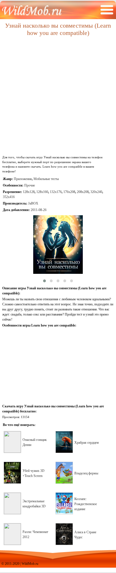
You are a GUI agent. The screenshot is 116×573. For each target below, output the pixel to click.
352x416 (9, 197)
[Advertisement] (58, 96)
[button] (44, 281)
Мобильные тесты (46, 179)
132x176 (56, 192)
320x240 (96, 192)
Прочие (29, 185)
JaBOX (33, 203)
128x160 (42, 192)
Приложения (23, 179)
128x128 (29, 192)
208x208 (83, 192)
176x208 (69, 192)
